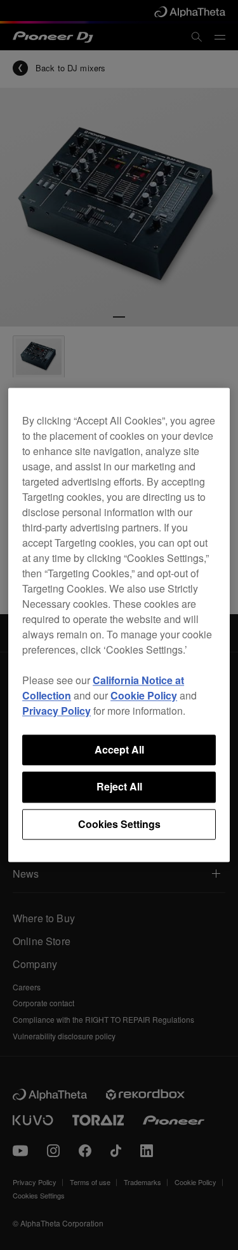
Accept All (119, 749)
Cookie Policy (143, 695)
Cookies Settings (119, 824)
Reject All (119, 787)
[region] (119, 625)
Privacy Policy (56, 710)
